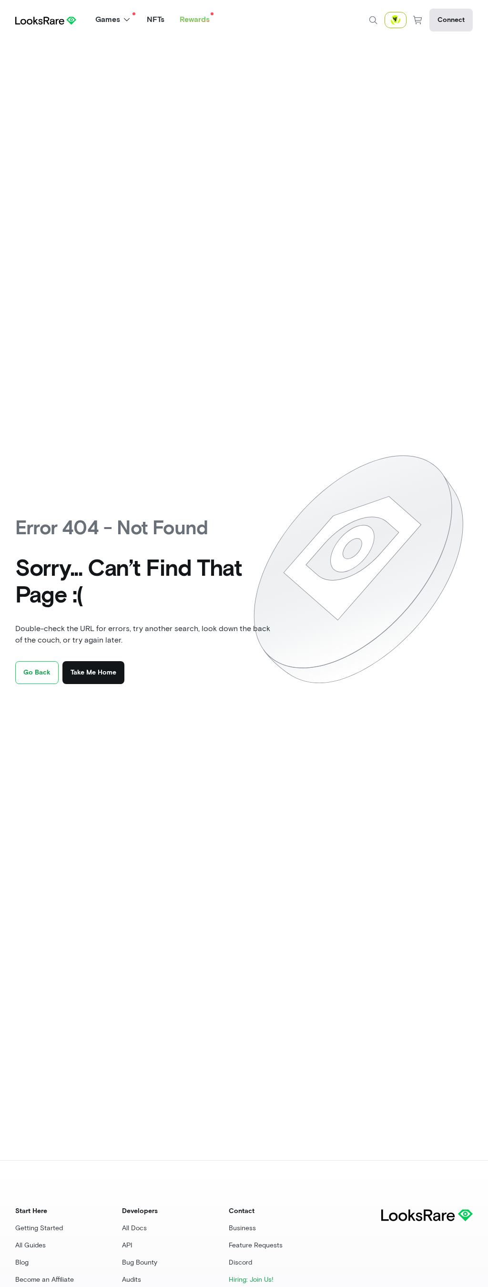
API (127, 1245)
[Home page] (45, 20)
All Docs (134, 1228)
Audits (131, 1280)
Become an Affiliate (44, 1280)
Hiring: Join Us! (251, 1280)
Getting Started (39, 1228)
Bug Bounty (139, 1262)
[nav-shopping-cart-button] (418, 20)
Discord (240, 1262)
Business (242, 1228)
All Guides (30, 1245)
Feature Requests (256, 1245)
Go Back (37, 672)
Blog (22, 1262)
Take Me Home (93, 672)
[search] (373, 20)
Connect (451, 20)
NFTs (155, 19)
